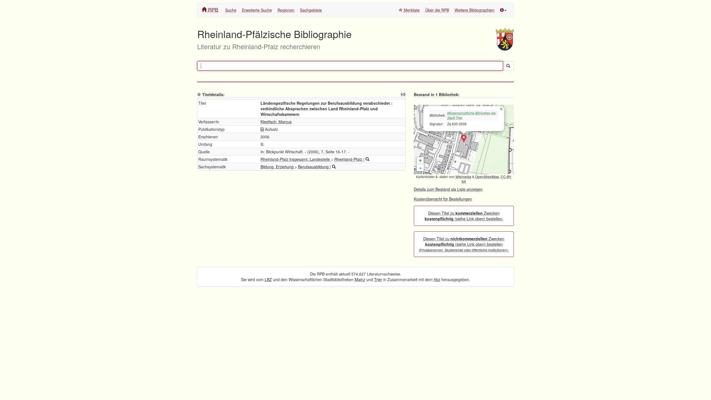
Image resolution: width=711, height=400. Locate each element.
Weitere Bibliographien (474, 10)
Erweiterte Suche (257, 10)
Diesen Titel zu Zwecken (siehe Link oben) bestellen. (464, 215)
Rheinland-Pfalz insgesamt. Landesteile (296, 159)
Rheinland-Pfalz (348, 159)
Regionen (285, 10)
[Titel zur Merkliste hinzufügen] (199, 94)
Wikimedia (463, 176)
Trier (378, 279)
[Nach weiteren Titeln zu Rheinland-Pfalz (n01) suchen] (367, 159)
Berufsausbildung (314, 166)
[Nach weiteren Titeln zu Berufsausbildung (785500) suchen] (334, 166)
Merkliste (411, 10)
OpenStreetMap (487, 176)
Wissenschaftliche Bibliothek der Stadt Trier (471, 115)
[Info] (503, 10)
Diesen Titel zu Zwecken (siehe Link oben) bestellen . (464, 244)
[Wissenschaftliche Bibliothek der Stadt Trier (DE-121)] (464, 139)
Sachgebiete (311, 10)
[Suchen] (508, 66)
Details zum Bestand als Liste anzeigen (448, 189)
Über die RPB (437, 10)
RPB (212, 9)
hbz (437, 279)
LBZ (268, 279)
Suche (230, 10)
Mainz (360, 279)
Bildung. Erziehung (278, 166)
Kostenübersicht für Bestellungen (443, 199)
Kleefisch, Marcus (276, 121)
